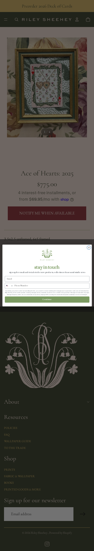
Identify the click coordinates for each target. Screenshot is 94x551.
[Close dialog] (89, 247)
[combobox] (9, 286)
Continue (47, 299)
